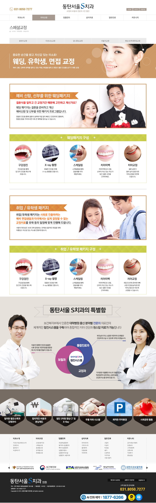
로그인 (136, 9)
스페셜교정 (26, 31)
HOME (129, 9)
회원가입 (143, 9)
